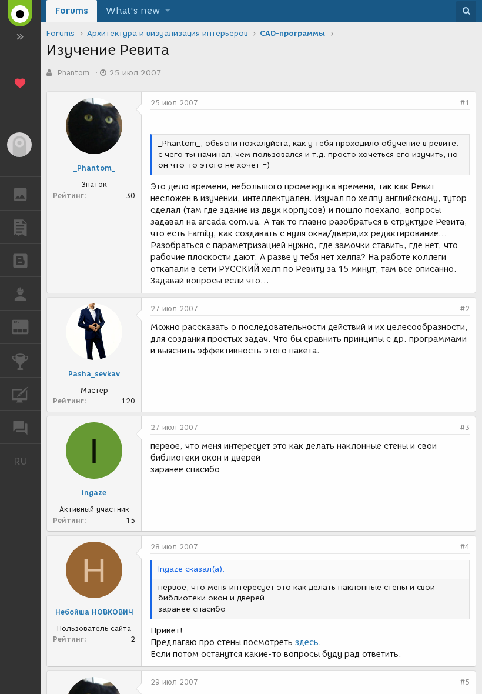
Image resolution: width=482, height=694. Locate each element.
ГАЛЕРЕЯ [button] (20, 193)
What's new (133, 10)
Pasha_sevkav (94, 373)
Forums (71, 10)
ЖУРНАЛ (27, 326)
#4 (465, 546)
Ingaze (94, 492)
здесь (307, 643)
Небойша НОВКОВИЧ (94, 612)
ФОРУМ (20, 427)
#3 (465, 427)
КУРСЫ (20, 394)
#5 (465, 682)
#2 (465, 308)
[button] (167, 11)
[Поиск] (466, 11)
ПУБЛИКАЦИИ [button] (20, 227)
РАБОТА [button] (20, 293)
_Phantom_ (73, 72)
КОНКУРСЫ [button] (20, 360)
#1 (465, 102)
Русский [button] (27, 461)
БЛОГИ (20, 260)
